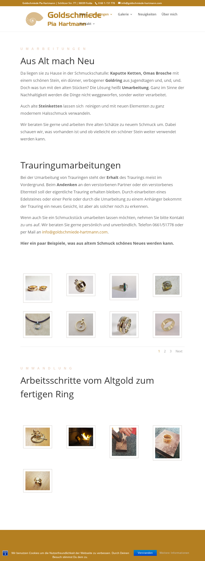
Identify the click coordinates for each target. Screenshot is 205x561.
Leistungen (100, 14)
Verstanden (145, 552)
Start (83, 14)
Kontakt (85, 24)
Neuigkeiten (147, 14)
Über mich (169, 14)
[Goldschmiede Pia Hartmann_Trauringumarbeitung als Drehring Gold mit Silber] (124, 334)
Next (179, 351)
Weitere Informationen (174, 552)
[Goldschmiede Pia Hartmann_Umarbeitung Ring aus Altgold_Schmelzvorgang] (81, 445)
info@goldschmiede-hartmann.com (75, 232)
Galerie (123, 14)
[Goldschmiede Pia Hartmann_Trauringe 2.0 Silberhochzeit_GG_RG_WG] (37, 299)
